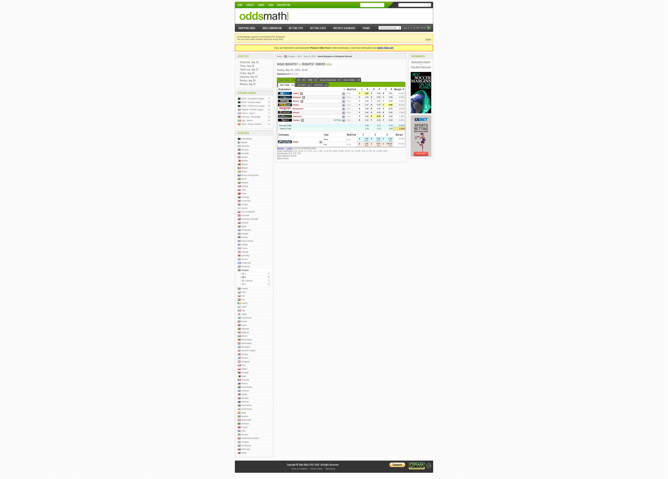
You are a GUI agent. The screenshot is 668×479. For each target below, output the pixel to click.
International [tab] (246, 139)
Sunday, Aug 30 (248, 80)
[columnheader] (311, 89)
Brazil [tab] (243, 179)
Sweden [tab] (244, 416)
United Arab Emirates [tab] (250, 438)
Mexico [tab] (244, 336)
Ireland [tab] (244, 303)
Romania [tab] (245, 380)
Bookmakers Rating (421, 62)
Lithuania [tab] (245, 329)
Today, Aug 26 (247, 65)
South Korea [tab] (246, 409)
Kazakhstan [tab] (246, 318)
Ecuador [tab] (245, 223)
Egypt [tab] (243, 226)
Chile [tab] (243, 190)
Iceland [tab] (244, 288)
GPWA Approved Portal (417, 465)
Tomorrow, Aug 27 (249, 69)
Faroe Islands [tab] (247, 241)
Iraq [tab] (243, 299)
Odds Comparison (272, 28)
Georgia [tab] (244, 252)
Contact (250, 5)
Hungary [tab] (245, 270)
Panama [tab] (244, 358)
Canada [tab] (244, 186)
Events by (243, 56)
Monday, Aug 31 (248, 84)
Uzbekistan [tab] (246, 445)
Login (270, 5)
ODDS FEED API (385, 48)
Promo (366, 28)
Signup (261, 5)
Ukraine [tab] (244, 434)
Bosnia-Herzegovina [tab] (250, 175)
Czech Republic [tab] (248, 212)
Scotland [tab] (245, 391)
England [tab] (244, 234)
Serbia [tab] (244, 394)
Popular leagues (247, 93)
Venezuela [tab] (245, 449)
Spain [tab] (243, 413)
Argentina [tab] (245, 146)
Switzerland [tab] (246, 420)
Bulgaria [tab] (244, 182)
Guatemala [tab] (246, 263)
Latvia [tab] (243, 325)
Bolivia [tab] (244, 172)
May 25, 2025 (309, 56)
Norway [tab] (244, 354)
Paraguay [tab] (245, 361)
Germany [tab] (245, 255)
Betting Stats (318, 28)
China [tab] (243, 193)
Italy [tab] (243, 310)
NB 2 (299, 56)
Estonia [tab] (244, 237)
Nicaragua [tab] (245, 347)
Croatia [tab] (244, 204)
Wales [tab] (244, 453)
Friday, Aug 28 (247, 73)
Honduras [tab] (245, 266)
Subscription (283, 5)
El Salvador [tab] (246, 230)
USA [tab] (243, 431)
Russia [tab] (244, 383)
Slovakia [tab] (245, 398)
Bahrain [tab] (244, 161)
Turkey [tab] (244, 427)
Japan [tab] (244, 314)
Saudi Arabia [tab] (246, 387)
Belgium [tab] (244, 168)
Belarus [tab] (244, 164)
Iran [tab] (243, 296)
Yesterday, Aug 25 (249, 62)
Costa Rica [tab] (246, 201)
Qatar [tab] (243, 376)
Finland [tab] (244, 244)
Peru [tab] (243, 365)
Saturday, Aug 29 (249, 76)
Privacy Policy (317, 469)
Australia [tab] (245, 153)
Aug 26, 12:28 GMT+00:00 (415, 28)
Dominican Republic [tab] (249, 219)
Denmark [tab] (245, 215)
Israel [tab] (243, 307)
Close (428, 39)
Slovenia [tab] (245, 402)
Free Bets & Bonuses (344, 28)
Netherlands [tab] (246, 343)
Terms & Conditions (299, 469)
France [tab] (244, 248)
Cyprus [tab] (244, 208)
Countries (243, 133)
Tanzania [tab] (245, 424)
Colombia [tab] (245, 197)
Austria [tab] (244, 157)
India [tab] (243, 292)
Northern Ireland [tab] (248, 351)
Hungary (291, 56)
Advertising (330, 469)
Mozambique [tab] (246, 340)
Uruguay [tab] (245, 442)
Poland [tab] (244, 369)
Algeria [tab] (244, 142)
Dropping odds (246, 28)
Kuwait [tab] (244, 321)
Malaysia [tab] (245, 332)
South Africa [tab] (246, 405)
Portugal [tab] (244, 372)
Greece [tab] (244, 259)
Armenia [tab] (244, 150)
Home (240, 5)
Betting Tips (296, 28)
